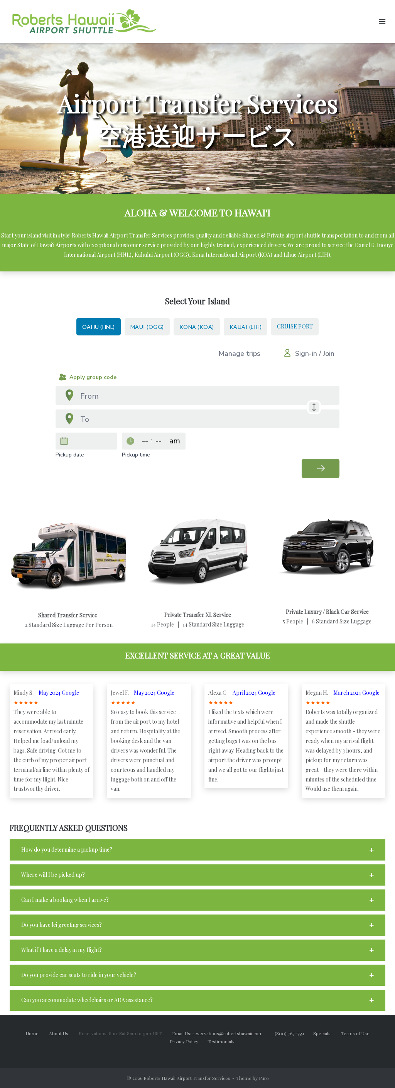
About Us (63, 1033)
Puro (264, 1078)
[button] (187, 189)
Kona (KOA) (196, 326)
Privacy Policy (189, 1041)
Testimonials (221, 1041)
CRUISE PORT (295, 326)
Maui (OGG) (147, 326)
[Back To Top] (375, 1069)
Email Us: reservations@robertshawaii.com (222, 1033)
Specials (326, 1033)
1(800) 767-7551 (293, 1033)
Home (32, 1033)
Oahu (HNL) (98, 326)
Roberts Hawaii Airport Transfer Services (186, 1078)
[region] (197, 118)
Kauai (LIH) (246, 326)
